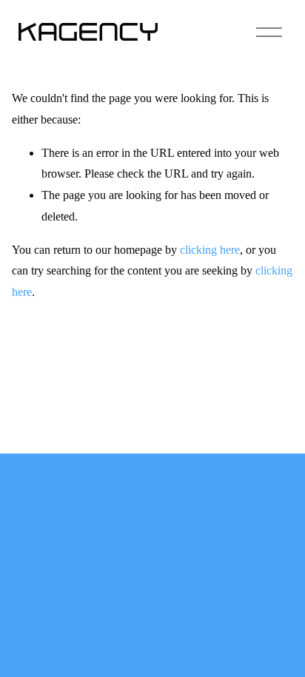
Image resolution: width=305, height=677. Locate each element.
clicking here (210, 249)
